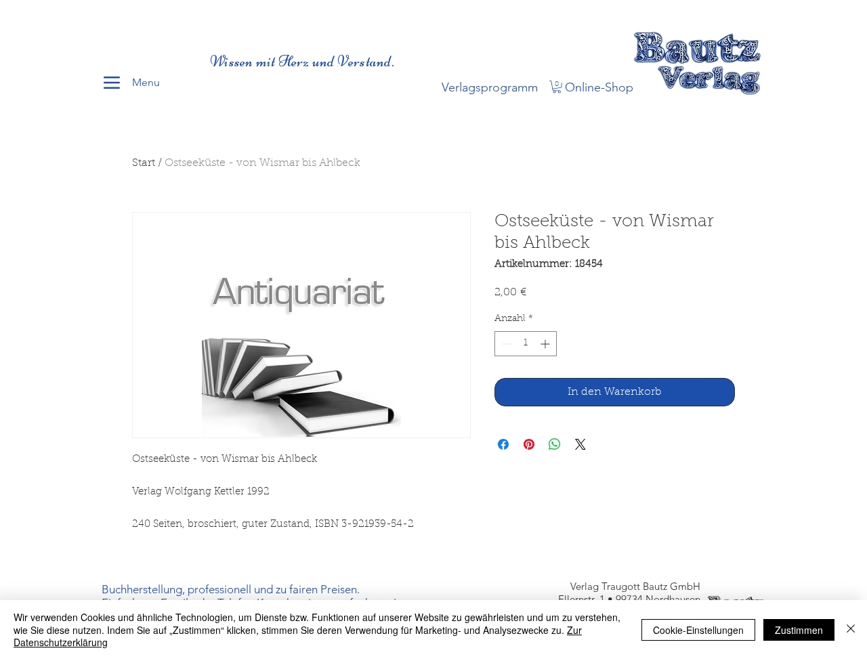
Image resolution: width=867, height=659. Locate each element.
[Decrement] (504, 344)
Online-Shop (599, 87)
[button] (556, 87)
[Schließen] (851, 629)
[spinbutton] (525, 344)
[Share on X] (580, 444)
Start (143, 163)
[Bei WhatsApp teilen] (555, 444)
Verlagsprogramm (490, 87)
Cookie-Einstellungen (698, 630)
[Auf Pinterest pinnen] (529, 444)
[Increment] (546, 344)
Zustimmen (799, 630)
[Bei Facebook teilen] (503, 444)
